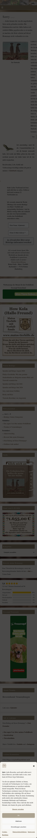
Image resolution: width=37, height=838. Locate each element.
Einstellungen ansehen (18, 827)
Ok (18, 815)
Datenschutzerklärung (20, 832)
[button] (34, 766)
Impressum (31, 832)
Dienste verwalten (18, 809)
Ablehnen (18, 821)
